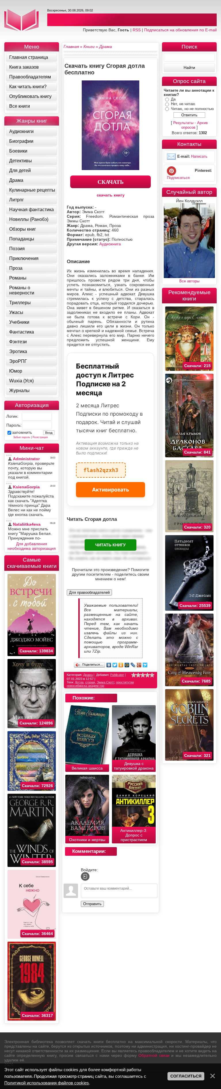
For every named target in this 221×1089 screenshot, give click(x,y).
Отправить (92, 904)
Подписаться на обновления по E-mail (180, 30)
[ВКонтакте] (109, 665)
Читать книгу (110, 545)
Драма (88, 674)
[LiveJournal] (133, 665)
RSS (137, 30)
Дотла (79, 682)
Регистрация (40, 437)
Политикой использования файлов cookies (46, 1082)
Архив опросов (194, 125)
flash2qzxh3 (100, 467)
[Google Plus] (139, 665)
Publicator (117, 674)
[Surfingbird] (145, 665)
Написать (199, 157)
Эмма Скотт (105, 682)
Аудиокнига (110, 244)
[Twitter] (115, 665)
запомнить (22, 432)
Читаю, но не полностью (192, 109)
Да (173, 99)
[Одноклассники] (121, 665)
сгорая (90, 682)
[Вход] (85, 876)
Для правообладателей (89, 592)
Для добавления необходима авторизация (31, 546)
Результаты (183, 123)
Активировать (110, 490)
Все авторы (189, 281)
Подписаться (178, 178)
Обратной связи (153, 1055)
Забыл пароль (21, 437)
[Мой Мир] (127, 665)
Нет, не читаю (183, 104)
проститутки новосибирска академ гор (100, 684)
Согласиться (185, 1076)
